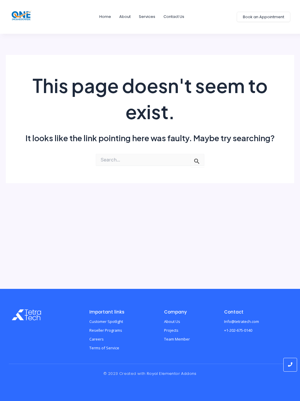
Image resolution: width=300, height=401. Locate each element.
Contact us (173, 16)
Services (147, 16)
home (105, 16)
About (125, 16)
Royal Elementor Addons (172, 373)
